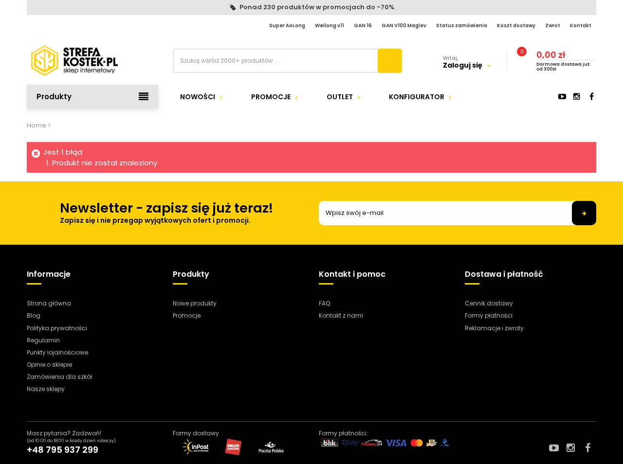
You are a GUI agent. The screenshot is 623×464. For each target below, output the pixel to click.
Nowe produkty (195, 303)
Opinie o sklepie (49, 364)
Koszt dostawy (516, 25)
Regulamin (43, 340)
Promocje (271, 97)
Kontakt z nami (341, 315)
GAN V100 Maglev (404, 25)
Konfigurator (416, 97)
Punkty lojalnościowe (57, 352)
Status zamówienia (461, 25)
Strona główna (49, 303)
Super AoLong (287, 25)
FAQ (324, 303)
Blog (33, 315)
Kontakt (580, 25)
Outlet (340, 97)
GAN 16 (363, 25)
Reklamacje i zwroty (494, 328)
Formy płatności (489, 315)
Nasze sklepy (46, 389)
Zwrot (552, 25)
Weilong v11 (329, 25)
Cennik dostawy (489, 303)
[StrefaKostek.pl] (92, 60)
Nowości (197, 97)
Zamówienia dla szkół (59, 377)
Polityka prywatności (57, 328)
